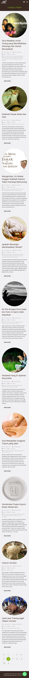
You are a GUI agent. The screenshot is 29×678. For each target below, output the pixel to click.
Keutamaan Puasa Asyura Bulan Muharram (14, 505)
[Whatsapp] (25, 674)
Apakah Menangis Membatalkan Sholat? (12, 245)
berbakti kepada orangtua (9, 322)
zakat (20, 190)
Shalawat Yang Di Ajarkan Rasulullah (14, 385)
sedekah (4, 60)
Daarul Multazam (18, 52)
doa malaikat (20, 57)
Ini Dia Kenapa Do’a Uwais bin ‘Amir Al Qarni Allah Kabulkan (14, 312)
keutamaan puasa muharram (11, 515)
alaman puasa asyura (8, 514)
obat (10, 452)
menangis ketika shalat (7, 255)
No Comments (12, 54)
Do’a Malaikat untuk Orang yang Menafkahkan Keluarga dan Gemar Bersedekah (14, 44)
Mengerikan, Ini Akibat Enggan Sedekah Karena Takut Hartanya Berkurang (14, 179)
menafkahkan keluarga (17, 59)
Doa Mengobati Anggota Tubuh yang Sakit (13, 442)
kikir (11, 190)
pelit (13, 190)
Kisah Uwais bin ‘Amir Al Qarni (12, 323)
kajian (3, 59)
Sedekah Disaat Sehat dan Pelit (17, 124)
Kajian (4, 54)
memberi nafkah (8, 59)
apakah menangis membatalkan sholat (11, 254)
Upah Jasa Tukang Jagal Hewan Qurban (13, 619)
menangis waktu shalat (17, 255)
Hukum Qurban (9, 562)
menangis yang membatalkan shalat (10, 257)
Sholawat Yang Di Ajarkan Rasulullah (10, 386)
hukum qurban (6, 570)
